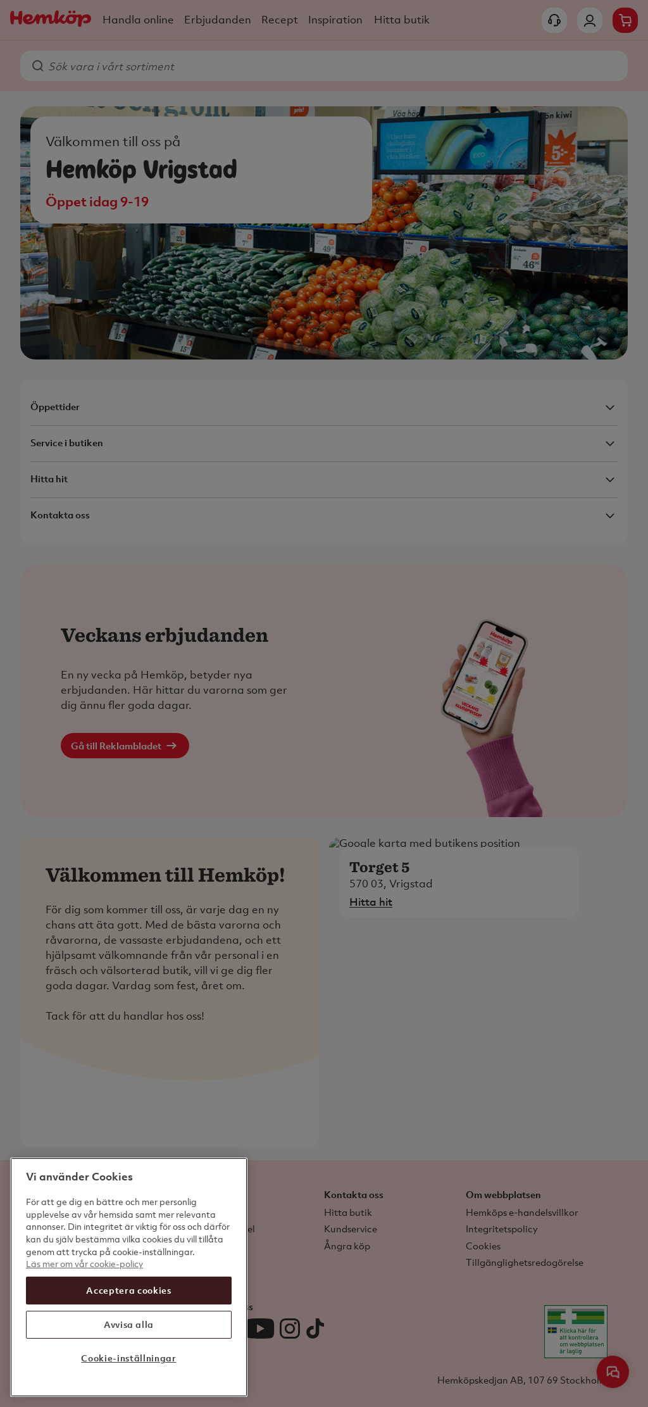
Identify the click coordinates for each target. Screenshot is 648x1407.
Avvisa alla (129, 1324)
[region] (128, 1277)
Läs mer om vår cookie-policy (84, 1264)
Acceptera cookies (128, 1290)
